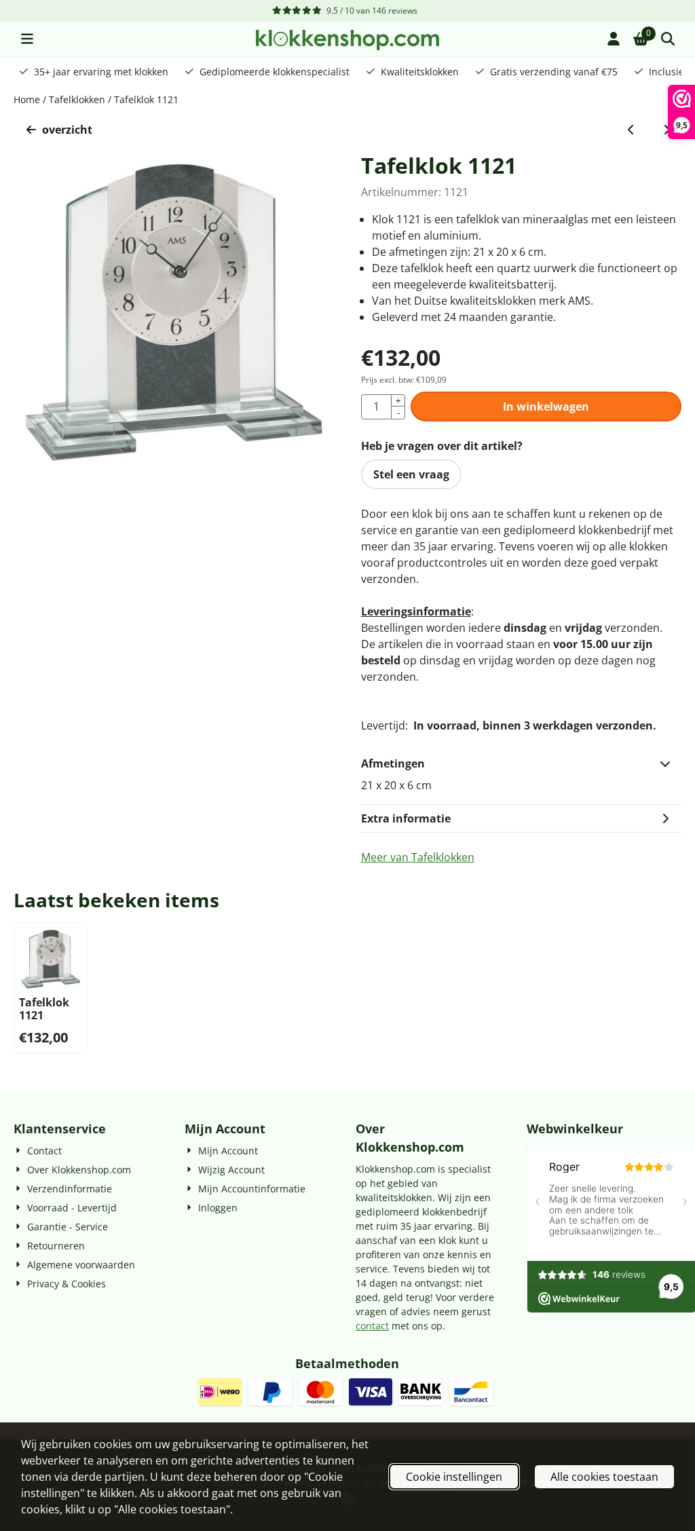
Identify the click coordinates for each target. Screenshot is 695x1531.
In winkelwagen (546, 406)
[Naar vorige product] (631, 130)
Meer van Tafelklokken (417, 857)
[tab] (521, 763)
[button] (27, 38)
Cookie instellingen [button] (454, 1476)
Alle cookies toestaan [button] (604, 1476)
